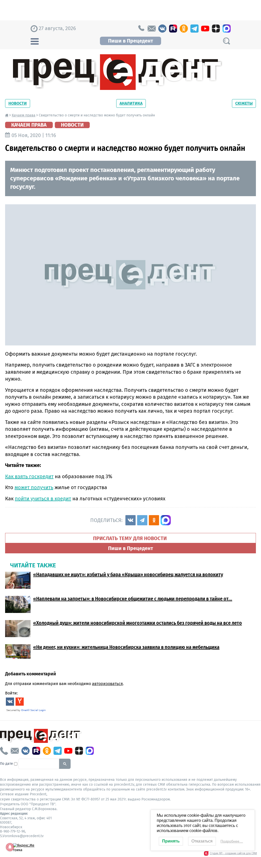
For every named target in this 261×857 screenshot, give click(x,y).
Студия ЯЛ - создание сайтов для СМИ (233, 853)
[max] (227, 28)
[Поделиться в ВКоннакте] (130, 520)
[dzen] (216, 28)
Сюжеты (244, 103)
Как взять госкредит (29, 476)
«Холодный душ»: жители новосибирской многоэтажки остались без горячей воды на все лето (137, 623)
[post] (152, 28)
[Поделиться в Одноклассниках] (154, 520)
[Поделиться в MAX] (166, 520)
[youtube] (205, 28)
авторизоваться (107, 683)
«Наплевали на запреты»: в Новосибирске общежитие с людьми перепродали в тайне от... (132, 599)
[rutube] (173, 28)
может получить (34, 487)
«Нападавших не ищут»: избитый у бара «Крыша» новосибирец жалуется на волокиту (128, 574)
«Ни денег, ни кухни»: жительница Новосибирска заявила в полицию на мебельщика (126, 647)
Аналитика (131, 103)
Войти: (11, 693)
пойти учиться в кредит (43, 499)
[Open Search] (226, 41)
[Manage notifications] (10, 847)
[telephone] (141, 28)
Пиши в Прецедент (130, 41)
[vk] (162, 28)
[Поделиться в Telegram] (142, 520)
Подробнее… (231, 841)
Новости (17, 103)
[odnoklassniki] (184, 28)
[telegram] (194, 28)
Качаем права (23, 115)
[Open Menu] (35, 41)
